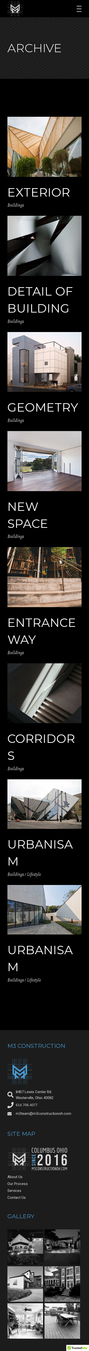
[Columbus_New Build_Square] (25, 1247)
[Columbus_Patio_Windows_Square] (62, 1284)
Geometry (42, 407)
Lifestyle (34, 874)
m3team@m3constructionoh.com (43, 1113)
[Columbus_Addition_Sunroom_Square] (25, 1321)
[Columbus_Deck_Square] (62, 1321)
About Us (14, 1177)
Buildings (15, 205)
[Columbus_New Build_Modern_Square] (25, 1284)
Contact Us (16, 1197)
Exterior (38, 192)
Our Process (17, 1184)
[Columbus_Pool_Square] (62, 1247)
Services (14, 1190)
